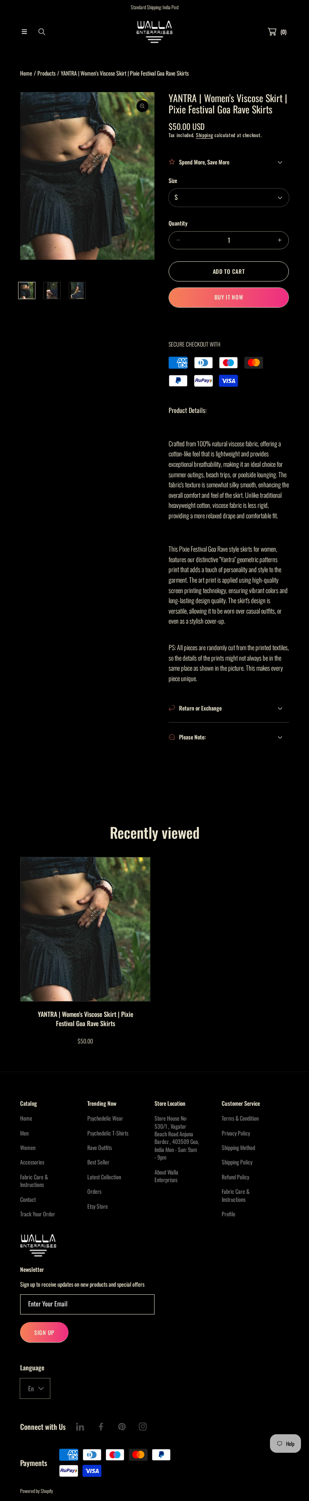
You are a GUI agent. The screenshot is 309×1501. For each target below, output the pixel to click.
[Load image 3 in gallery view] (77, 290)
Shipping (204, 134)
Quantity (178, 223)
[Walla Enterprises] (154, 32)
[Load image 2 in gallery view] (52, 290)
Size (173, 180)
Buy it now (228, 297)
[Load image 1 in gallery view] (26, 290)
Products (46, 73)
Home (26, 73)
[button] (24, 32)
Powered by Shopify (36, 1490)
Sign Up (44, 1332)
